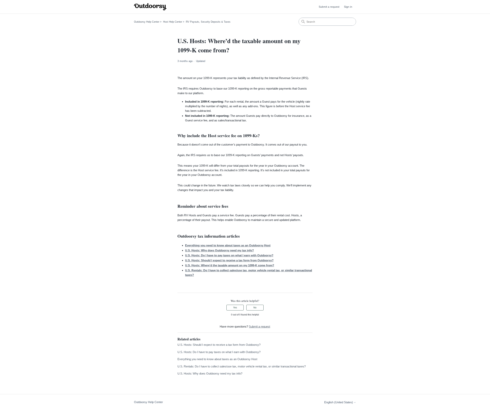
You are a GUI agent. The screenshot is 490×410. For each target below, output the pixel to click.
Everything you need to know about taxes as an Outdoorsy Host (217, 359)
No (254, 307)
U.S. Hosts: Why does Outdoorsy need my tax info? (209, 373)
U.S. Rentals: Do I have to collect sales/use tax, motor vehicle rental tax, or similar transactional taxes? (241, 366)
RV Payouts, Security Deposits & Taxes (208, 21)
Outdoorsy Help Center (146, 21)
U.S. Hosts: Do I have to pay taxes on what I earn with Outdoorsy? (219, 352)
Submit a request (329, 6)
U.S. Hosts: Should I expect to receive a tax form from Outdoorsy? (219, 344)
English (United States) (339, 402)
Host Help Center (172, 21)
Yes (235, 307)
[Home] (150, 6)
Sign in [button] (348, 6)
